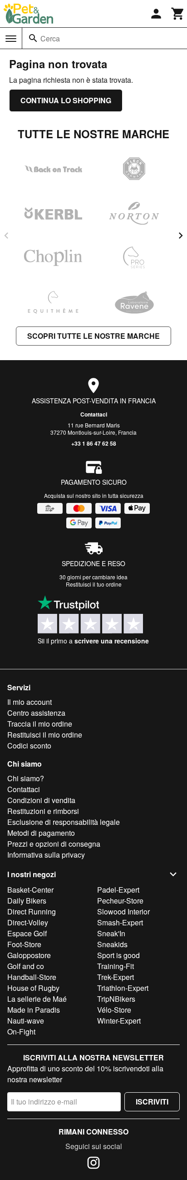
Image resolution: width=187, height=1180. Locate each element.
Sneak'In (111, 933)
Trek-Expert (115, 977)
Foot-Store (24, 944)
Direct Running (31, 911)
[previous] (6, 235)
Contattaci (93, 414)
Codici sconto (29, 745)
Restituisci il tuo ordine (94, 584)
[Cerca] (33, 38)
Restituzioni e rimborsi (43, 811)
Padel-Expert (118, 889)
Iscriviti (152, 1101)
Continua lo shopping (65, 100)
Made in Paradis (33, 1009)
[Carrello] (178, 13)
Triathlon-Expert (122, 988)
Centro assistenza (36, 713)
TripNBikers (116, 999)
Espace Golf (27, 933)
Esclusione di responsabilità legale (63, 822)
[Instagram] (93, 1164)
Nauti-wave (25, 1020)
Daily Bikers (26, 900)
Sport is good (118, 955)
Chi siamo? (25, 778)
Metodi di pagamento (41, 833)
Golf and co (25, 966)
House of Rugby (33, 988)
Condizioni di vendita (41, 800)
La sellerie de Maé (37, 999)
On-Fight (21, 1031)
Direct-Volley (27, 922)
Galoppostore (29, 955)
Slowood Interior (123, 911)
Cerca (50, 38)
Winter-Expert (119, 1020)
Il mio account (29, 702)
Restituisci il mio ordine (44, 734)
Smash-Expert (120, 922)
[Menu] (11, 39)
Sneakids (112, 944)
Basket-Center (30, 889)
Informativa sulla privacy (46, 854)
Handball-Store (31, 977)
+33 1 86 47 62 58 (93, 443)
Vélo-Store (114, 1009)
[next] (180, 235)
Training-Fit (115, 966)
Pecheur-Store (120, 900)
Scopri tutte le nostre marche (93, 336)
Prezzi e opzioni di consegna (53, 844)
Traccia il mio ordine (39, 723)
